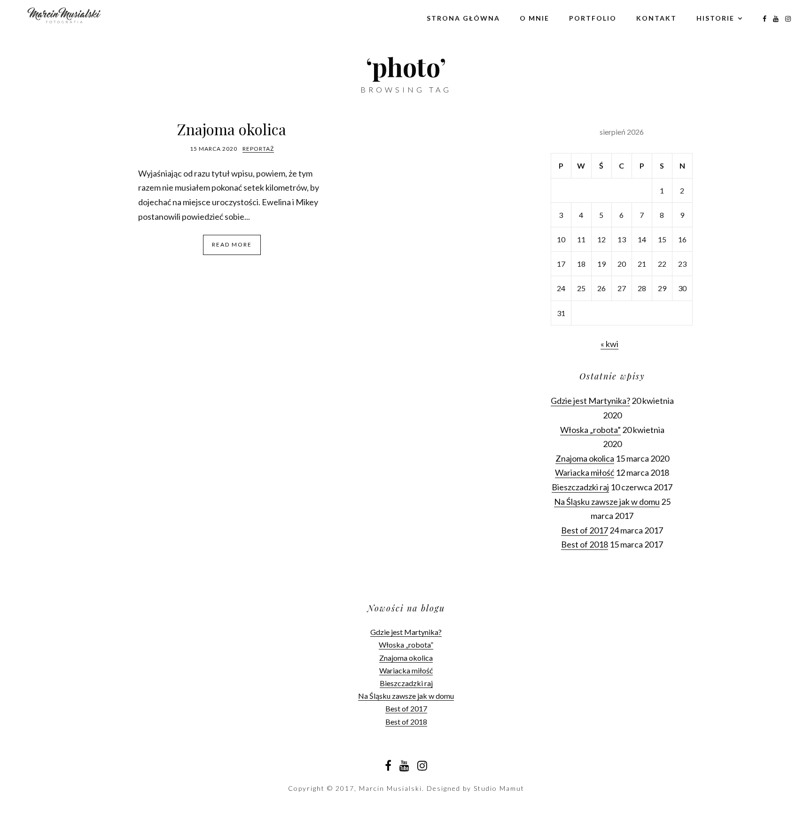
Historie (715, 18)
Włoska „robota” (590, 430)
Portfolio (593, 18)
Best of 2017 (584, 530)
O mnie (534, 18)
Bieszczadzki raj (580, 487)
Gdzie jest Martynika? (590, 400)
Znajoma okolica (231, 129)
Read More (232, 244)
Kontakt (656, 18)
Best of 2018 (584, 544)
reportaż (258, 148)
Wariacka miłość (584, 472)
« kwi (609, 344)
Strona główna (463, 18)
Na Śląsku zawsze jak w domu (607, 501)
